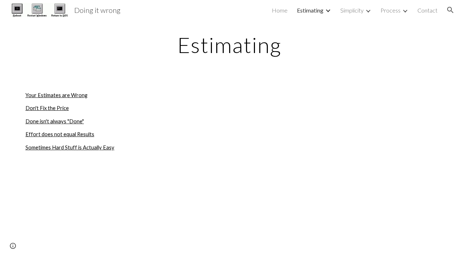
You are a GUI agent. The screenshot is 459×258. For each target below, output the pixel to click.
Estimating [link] (310, 10)
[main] (229, 44)
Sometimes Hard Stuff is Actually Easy (69, 147)
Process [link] (390, 10)
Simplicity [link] (352, 10)
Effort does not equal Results (59, 134)
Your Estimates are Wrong (56, 95)
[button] (450, 10)
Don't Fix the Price (47, 108)
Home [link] (280, 10)
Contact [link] (427, 10)
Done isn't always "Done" (54, 121)
